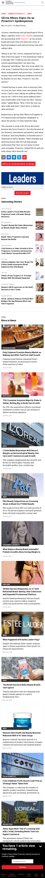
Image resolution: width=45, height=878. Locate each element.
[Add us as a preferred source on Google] (24, 157)
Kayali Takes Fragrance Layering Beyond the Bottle (15, 238)
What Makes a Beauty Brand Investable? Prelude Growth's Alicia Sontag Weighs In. (22, 550)
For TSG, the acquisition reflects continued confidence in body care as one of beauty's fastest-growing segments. (22, 409)
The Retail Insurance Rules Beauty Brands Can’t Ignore (21, 686)
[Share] (9, 157)
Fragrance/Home (6, 245)
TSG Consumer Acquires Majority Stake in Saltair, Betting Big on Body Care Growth (22, 401)
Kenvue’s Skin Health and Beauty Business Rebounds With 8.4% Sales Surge (22, 734)
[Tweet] (19, 157)
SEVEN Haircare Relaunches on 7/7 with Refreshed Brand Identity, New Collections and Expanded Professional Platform (22, 591)
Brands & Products (16, 14)
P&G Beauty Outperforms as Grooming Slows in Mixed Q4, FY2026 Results (20, 502)
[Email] (3, 157)
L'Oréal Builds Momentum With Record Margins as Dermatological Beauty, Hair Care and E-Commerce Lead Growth (21, 453)
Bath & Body (5, 234)
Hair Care (4, 259)
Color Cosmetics (6, 209)
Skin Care (4, 272)
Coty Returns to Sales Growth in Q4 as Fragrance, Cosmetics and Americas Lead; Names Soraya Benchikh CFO (17, 250)
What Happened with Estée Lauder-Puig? (21, 639)
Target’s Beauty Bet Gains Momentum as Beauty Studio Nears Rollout (17, 226)
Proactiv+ (24, 39)
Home (3, 14)
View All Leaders (22, 193)
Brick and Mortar (6, 222)
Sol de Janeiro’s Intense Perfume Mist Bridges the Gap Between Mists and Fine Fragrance (17, 301)
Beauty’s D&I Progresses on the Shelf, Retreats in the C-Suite (17, 288)
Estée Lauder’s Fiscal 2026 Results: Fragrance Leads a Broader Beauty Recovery (16, 214)
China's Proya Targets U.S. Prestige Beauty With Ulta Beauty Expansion (16, 277)
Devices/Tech (7, 824)
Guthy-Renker (26, 35)
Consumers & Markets (8, 284)
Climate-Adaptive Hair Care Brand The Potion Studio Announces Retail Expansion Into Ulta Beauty (17, 264)
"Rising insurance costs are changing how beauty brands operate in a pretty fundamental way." (21, 694)
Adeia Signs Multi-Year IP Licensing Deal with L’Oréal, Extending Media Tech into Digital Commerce (21, 831)
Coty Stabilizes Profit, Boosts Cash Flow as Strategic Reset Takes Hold (22, 782)
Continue (22, 867)
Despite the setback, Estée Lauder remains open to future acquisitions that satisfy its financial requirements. (21, 646)
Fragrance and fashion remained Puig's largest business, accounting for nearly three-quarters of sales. (20, 361)
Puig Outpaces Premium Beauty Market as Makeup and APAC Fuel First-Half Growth (22, 353)
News (29, 14)
